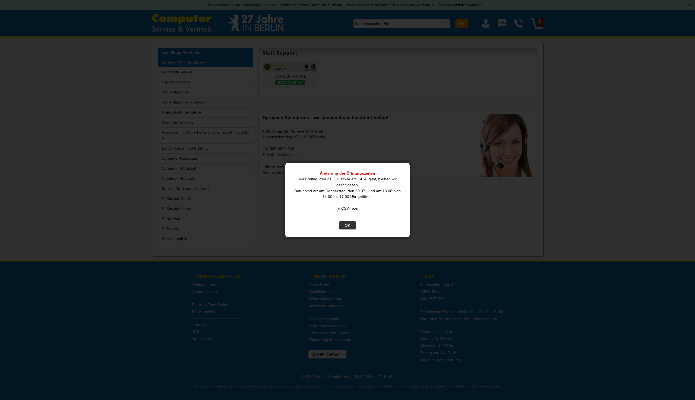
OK (347, 225)
